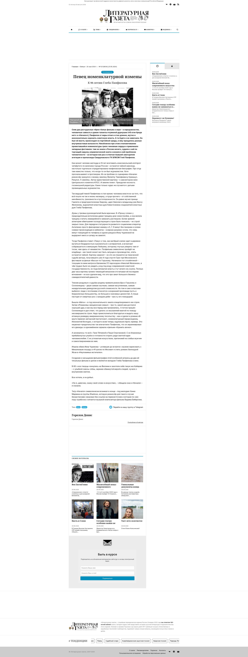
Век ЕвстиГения (159, 74)
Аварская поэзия (147, 641)
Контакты (162, 650)
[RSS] (178, 4)
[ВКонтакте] (167, 4)
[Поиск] (177, 29)
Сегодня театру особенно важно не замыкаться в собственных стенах (163, 106)
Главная (75, 67)
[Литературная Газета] (124, 16)
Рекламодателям (143, 650)
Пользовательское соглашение (130, 653)
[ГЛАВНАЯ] (71, 29)
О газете (132, 650)
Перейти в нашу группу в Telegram (128, 407)
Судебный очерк (99, 641)
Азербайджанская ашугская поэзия (123, 641)
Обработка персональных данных (154, 653)
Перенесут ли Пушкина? (163, 118)
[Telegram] (170, 4)
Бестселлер (175, 641)
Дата (78, 407)
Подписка (153, 650)
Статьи (82, 67)
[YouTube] (174, 4)
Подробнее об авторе (135, 422)
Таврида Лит (162, 641)
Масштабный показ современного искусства (163, 84)
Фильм (84, 407)
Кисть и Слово (158, 95)
